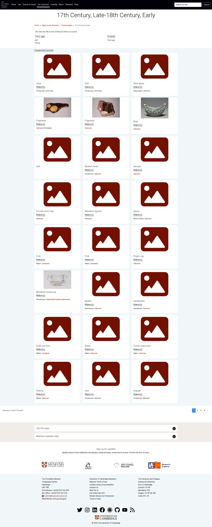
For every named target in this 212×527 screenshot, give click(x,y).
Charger (137, 390)
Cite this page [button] (42, 428)
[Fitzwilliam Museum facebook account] (95, 510)
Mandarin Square (93, 211)
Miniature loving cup (46, 292)
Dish (87, 83)
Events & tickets (29, 4)
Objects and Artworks (50, 25)
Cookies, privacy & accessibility (102, 485)
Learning (54, 4)
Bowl (135, 121)
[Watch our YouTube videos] (125, 510)
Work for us (94, 490)
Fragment (41, 120)
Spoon (136, 211)
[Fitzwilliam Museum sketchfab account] (110, 510)
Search (206, 5)
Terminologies (66, 25)
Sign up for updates (106, 449)
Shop (76, 4)
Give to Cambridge (145, 485)
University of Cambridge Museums (103, 479)
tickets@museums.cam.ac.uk (55, 496)
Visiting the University (146, 482)
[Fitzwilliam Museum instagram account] (87, 510)
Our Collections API (97, 493)
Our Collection (43, 4)
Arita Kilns (49, 91)
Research (69, 4)
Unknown (146, 91)
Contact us (94, 487)
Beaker (88, 301)
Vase (38, 83)
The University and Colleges (149, 479)
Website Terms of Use (98, 482)
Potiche (39, 390)
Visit (19, 4)
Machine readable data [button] (47, 436)
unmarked (45, 264)
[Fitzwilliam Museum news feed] (132, 510)
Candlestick (139, 301)
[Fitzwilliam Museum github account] (117, 510)
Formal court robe (45, 211)
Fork (38, 256)
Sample (137, 166)
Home (14, 4)
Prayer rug (138, 256)
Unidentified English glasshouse (58, 299)
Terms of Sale (95, 499)
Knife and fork (43, 345)
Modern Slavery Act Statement (102, 496)
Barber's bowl (91, 166)
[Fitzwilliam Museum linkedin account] (102, 510)
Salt (38, 166)
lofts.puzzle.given (59, 499)
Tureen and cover (142, 345)
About (61, 4)
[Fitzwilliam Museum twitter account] (80, 510)
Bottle (87, 345)
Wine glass (138, 83)
